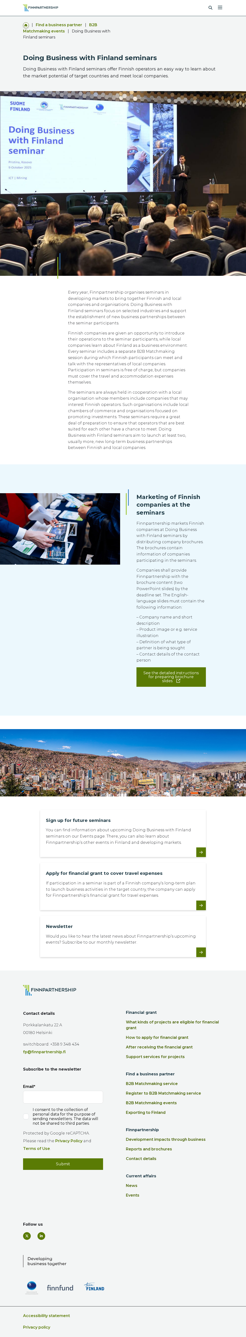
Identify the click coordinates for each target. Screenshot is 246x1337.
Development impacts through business (166, 1139)
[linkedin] (41, 1236)
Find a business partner (59, 25)
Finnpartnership (142, 1130)
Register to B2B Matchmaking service (163, 1093)
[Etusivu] (26, 25)
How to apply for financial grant (157, 1037)
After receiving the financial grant (159, 1047)
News (131, 1185)
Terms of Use (36, 1148)
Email (28, 1086)
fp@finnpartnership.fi (44, 1052)
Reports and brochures (149, 1149)
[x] (27, 1236)
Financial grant (141, 1012)
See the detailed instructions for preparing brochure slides (171, 677)
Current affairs (141, 1176)
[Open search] (210, 8)
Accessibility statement (46, 1315)
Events (132, 1195)
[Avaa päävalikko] (220, 7)
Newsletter (59, 926)
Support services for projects (155, 1056)
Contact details (141, 1158)
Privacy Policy (68, 1141)
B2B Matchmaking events (151, 1103)
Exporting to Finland (146, 1112)
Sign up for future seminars (78, 820)
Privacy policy (36, 1327)
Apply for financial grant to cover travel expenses (104, 873)
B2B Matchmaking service (152, 1083)
